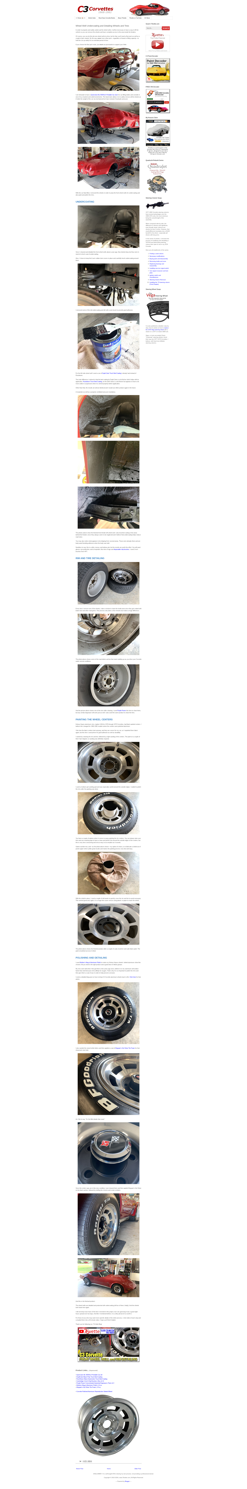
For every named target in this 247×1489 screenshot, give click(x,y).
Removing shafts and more (158, 261)
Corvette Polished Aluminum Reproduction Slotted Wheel (94, 1391)
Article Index (92, 18)
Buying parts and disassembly (159, 258)
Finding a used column (156, 253)
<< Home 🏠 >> (80, 18)
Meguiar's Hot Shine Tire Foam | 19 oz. (89, 1387)
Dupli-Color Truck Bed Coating (111, 373)
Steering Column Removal (158, 279)
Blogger (127, 1481)
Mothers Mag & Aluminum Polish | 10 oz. (89, 1385)
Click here (133, 977)
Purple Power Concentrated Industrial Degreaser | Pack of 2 (95, 1383)
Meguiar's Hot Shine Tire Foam (125, 1048)
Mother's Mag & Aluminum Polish (90, 962)
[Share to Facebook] (89, 1461)
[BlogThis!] (85, 1461)
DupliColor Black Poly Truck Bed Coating (89, 1377)
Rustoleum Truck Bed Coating (92, 381)
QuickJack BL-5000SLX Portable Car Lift (89, 1375)
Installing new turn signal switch (159, 268)
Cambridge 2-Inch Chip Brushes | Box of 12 (90, 1381)
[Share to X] (87, 1461)
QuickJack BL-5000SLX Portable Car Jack (104, 95)
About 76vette (122, 18)
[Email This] (84, 1461)
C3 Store (147, 18)
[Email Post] (80, 1461)
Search (166, 28)
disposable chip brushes (121, 549)
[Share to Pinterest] (91, 1461)
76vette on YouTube (135, 18)
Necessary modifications (157, 256)
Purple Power (121, 710)
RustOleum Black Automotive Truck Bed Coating (92, 1379)
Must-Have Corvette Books (107, 18)
